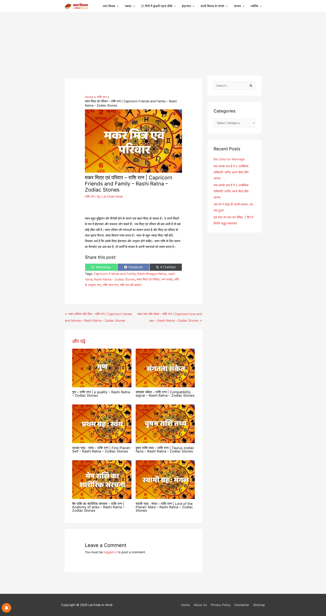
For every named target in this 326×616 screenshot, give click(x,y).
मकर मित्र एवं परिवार (148, 279)
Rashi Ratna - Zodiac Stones (114, 279)
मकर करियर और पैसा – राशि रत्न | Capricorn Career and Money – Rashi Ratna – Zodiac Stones (98, 315)
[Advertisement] (163, 38)
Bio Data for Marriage (229, 159)
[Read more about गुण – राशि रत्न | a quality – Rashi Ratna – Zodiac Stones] (101, 367)
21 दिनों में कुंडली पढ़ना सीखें (156, 6)
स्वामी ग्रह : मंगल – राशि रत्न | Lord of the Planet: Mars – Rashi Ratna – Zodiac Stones (164, 507)
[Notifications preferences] (6, 608)
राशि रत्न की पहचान (130, 285)
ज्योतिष (254, 6)
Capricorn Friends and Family (115, 274)
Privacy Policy (221, 605)
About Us (200, 605)
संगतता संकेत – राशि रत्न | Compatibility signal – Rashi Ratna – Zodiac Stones (165, 393)
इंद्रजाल (186, 6)
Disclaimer (241, 605)
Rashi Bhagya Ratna (151, 274)
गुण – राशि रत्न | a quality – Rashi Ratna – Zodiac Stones (101, 393)
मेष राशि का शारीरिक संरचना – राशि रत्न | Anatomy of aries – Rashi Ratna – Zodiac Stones (98, 507)
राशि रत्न (90, 196)
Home (185, 605)
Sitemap (259, 605)
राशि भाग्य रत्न (110, 285)
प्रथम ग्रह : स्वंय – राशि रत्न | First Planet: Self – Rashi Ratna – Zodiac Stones (101, 449)
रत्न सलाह (167, 279)
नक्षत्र (128, 6)
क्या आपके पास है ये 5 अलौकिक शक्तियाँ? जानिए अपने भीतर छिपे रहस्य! (231, 172)
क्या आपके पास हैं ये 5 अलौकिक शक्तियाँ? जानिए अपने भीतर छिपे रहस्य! (231, 191)
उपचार (237, 6)
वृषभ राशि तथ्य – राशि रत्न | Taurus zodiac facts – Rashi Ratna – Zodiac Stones (165, 449)
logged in (110, 552)
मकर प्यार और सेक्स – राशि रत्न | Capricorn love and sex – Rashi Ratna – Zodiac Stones (169, 315)
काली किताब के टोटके (212, 6)
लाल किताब (109, 6)
